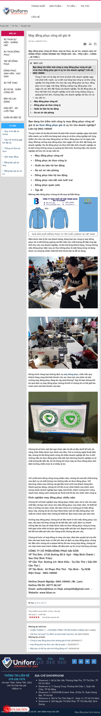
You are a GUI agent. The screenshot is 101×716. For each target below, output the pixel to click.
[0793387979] (6, 709)
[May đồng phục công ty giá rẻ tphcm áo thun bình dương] (15, 10)
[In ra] (90, 43)
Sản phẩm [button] (55, 5)
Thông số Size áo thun (11, 150)
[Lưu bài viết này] (95, 43)
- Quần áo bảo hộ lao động (46, 108)
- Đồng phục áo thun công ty (47, 105)
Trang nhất (38, 5)
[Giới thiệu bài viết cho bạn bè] (85, 43)
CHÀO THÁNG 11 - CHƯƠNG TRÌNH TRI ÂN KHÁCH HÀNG (57, 630)
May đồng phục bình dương (87, 712)
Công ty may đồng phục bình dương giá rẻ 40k (50, 640)
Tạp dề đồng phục (11, 62)
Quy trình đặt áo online (10, 133)
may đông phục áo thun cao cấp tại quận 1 (48, 644)
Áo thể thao (10, 82)
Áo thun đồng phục (12, 53)
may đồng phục (71, 374)
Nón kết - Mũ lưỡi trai (11, 109)
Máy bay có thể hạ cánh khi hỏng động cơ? (48, 648)
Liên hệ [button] (35, 16)
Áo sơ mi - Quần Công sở (12, 91)
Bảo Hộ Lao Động (10, 100)
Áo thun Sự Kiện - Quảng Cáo (11, 42)
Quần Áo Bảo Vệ (12, 117)
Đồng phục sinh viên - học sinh (12, 73)
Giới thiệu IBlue (11, 156)
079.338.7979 (17, 679)
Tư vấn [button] (71, 5)
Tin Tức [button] (85, 5)
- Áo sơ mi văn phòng (43, 112)
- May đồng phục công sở (45, 101)
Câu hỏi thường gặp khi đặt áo (12, 141)
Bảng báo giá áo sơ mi (12, 172)
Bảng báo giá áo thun (10, 164)
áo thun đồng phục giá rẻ (51, 125)
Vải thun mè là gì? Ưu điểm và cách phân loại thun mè (53, 634)
